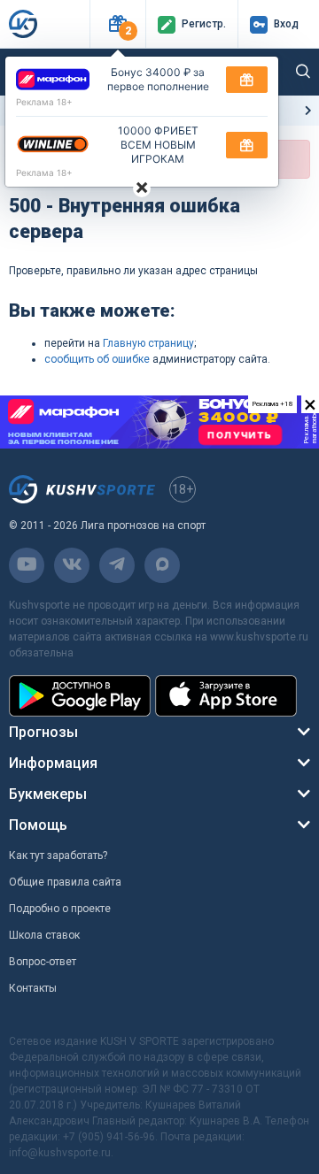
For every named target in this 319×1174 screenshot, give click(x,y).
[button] (117, 24)
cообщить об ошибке (97, 359)
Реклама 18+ (44, 101)
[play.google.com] (80, 696)
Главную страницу (148, 343)
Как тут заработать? (58, 855)
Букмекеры (48, 794)
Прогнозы (43, 732)
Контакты (33, 988)
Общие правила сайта (65, 882)
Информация (53, 763)
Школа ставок (44, 935)
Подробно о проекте (60, 908)
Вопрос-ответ (42, 961)
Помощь (38, 825)
